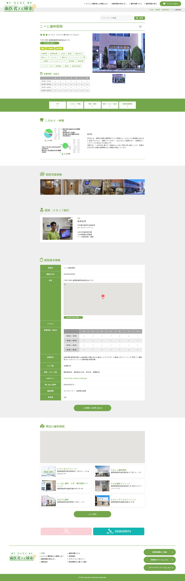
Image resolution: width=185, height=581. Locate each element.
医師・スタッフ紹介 (110, 104)
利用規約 (72, 556)
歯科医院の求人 (151, 4)
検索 (141, 18)
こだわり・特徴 (75, 104)
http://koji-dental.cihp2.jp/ (75, 378)
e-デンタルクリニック (67, 469)
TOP (57, 104)
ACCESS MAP (49, 43)
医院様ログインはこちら (160, 560)
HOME (152, 10)
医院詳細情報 (127, 104)
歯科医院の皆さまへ (119, 4)
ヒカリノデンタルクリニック (123, 499)
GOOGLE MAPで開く (73, 317)
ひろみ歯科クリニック (120, 483)
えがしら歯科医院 (118, 470)
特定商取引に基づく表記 (78, 562)
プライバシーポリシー (77, 559)
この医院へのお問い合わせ (92, 408)
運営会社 (44, 562)
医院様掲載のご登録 (159, 552)
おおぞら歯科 (63, 499)
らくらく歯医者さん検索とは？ (97, 4)
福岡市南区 (165, 10)
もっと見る (93, 514)
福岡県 (158, 10)
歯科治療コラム (136, 4)
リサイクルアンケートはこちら (159, 567)
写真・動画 (92, 104)
